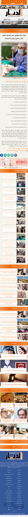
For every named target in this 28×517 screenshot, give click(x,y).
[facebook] (23, 1)
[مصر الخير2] (14, 163)
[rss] (12, 1)
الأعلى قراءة (13, 390)
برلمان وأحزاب (19, 486)
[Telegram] (12, 155)
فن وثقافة (12, 26)
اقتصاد (19, 476)
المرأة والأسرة (8, 480)
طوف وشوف (19, 501)
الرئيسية (19, 470)
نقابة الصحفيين (9, 501)
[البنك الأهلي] (14, 7)
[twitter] (21, 1)
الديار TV (19, 484)
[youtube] (18, 1)
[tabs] (5, 1)
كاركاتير (19, 490)
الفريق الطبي (23, 149)
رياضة (20, 26)
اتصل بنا (19, 507)
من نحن (8, 503)
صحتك (8, 486)
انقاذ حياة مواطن (22, 151)
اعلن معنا (19, 505)
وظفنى (19, 499)
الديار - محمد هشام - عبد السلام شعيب (14, 81)
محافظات (21, 30)
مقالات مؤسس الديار (9, 492)
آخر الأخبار (13, 308)
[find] (10, 1)
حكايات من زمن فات (9, 484)
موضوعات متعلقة (20, 170)
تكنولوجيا (19, 480)
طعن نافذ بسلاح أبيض (11, 151)
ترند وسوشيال (19, 492)
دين (9, 488)
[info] (7, 1)
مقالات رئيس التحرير (5, 26)
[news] (16, 1)
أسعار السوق (8, 497)
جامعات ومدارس (9, 490)
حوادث (16, 26)
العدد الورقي (9, 482)
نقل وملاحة (9, 499)
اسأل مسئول (19, 503)
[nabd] (14, 1)
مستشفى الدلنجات (14, 149)
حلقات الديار (9, 476)
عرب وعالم (19, 478)
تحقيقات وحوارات (9, 478)
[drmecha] (14, 28)
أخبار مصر (23, 26)
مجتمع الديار (19, 497)
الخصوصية (9, 505)
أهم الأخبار (14, 343)
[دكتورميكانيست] (14, 23)
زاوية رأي (19, 482)
